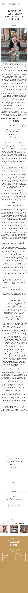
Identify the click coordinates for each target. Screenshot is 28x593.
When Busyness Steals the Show (15, 128)
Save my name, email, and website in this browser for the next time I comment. (14, 499)
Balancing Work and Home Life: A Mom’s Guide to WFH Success (14, 364)
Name (14, 482)
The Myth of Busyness (14, 129)
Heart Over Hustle (14, 139)
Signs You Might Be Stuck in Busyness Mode (14, 133)
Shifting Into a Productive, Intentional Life (14, 136)
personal (14, 25)
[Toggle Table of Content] (23, 125)
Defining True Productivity (14, 131)
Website (14, 492)
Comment (14, 467)
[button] (24, 4)
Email (14, 487)
